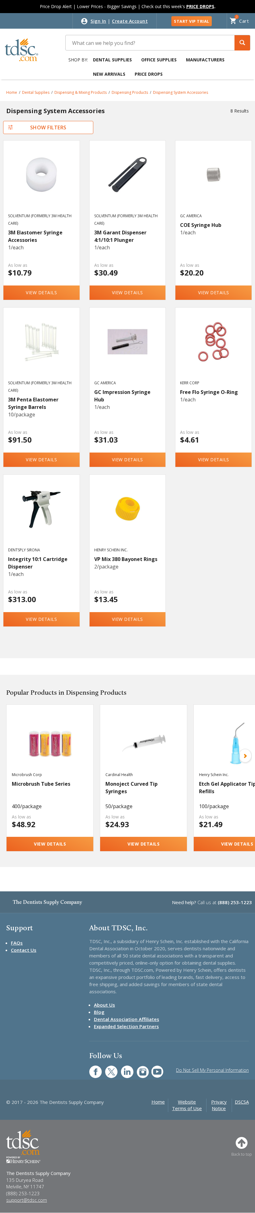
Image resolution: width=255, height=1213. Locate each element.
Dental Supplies (112, 60)
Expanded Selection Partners (126, 1026)
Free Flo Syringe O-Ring (209, 392)
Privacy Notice (219, 1105)
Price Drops (149, 74)
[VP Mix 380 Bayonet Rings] (128, 517)
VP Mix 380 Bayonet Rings (125, 559)
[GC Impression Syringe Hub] (128, 350)
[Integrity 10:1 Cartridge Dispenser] (41, 517)
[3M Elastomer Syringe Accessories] (41, 183)
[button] (242, 42)
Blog (99, 1012)
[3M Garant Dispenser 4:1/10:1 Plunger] (128, 183)
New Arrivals (109, 74)
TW (108, 1069)
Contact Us (23, 950)
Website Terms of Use (187, 1105)
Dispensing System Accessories (180, 92)
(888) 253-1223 (235, 902)
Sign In (98, 21)
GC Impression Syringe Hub (122, 396)
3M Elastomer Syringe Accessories (35, 236)
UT (154, 1069)
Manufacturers (205, 60)
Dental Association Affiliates (126, 1019)
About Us (104, 1005)
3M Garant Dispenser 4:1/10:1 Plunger (120, 236)
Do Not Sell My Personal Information (212, 1070)
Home (11, 92)
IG (139, 1069)
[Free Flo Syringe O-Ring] (213, 350)
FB (91, 1069)
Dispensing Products (130, 92)
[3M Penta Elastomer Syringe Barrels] (41, 350)
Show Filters (48, 127)
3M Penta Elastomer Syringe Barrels (33, 403)
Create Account (130, 21)
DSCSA (242, 1102)
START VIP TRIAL (191, 21)
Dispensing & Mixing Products (80, 92)
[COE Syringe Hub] (213, 183)
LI (122, 1069)
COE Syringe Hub (200, 225)
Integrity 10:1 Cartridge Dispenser (37, 563)
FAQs (17, 943)
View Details (41, 292)
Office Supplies (159, 60)
